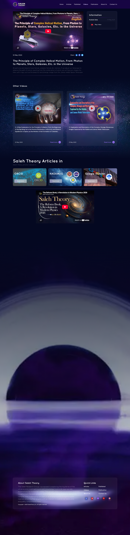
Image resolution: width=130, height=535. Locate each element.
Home (61, 4)
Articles (68, 4)
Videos (85, 4)
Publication (94, 4)
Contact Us (113, 4)
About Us (104, 4)
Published (77, 4)
